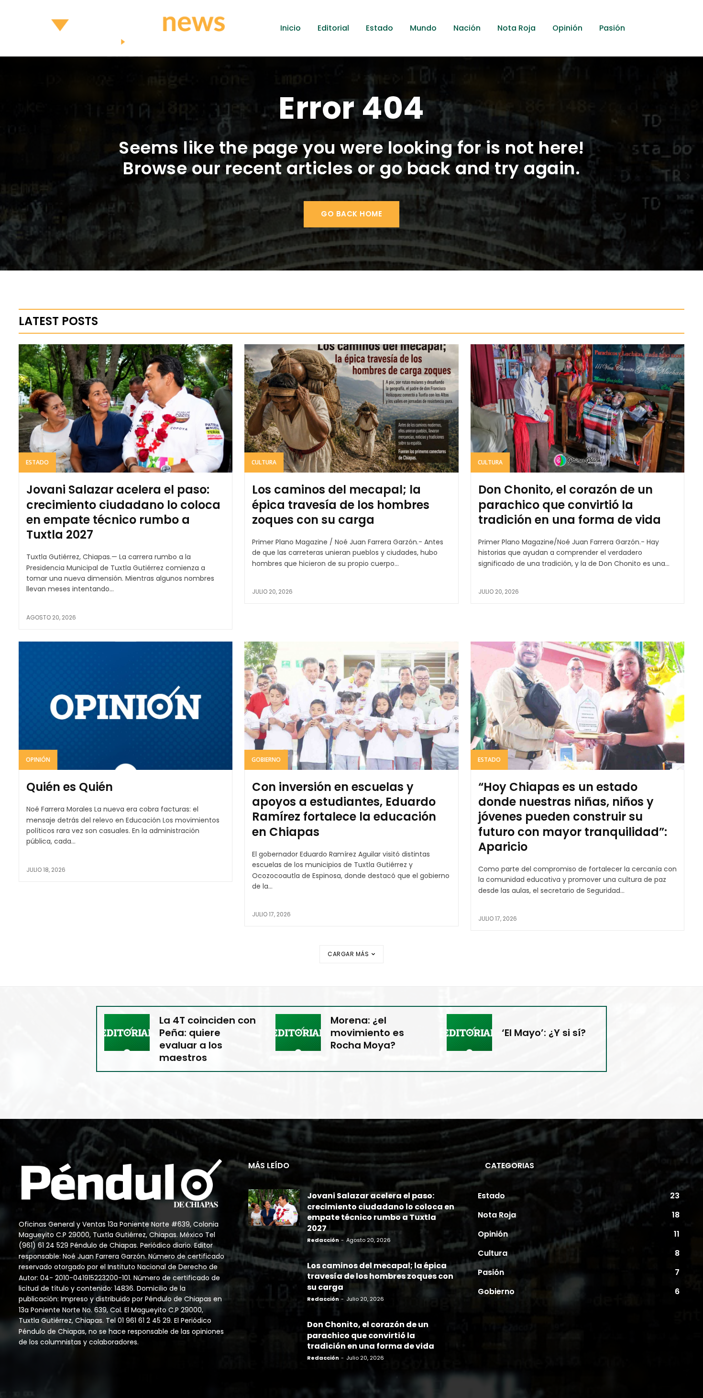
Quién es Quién (69, 787)
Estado (37, 462)
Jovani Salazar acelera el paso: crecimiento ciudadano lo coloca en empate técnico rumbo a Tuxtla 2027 (123, 512)
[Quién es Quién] (125, 706)
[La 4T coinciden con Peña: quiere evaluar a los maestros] (127, 1032)
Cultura (264, 462)
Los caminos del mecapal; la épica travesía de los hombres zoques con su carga (340, 504)
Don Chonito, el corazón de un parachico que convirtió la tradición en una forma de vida (569, 504)
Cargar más (348, 954)
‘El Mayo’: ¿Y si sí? (544, 1032)
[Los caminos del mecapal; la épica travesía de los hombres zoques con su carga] (351, 408)
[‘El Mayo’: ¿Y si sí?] (469, 1032)
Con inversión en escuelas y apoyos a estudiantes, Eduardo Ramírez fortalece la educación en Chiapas (344, 809)
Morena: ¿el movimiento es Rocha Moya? (367, 1033)
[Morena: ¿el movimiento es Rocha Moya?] (298, 1032)
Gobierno (266, 759)
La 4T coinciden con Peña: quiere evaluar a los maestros (207, 1039)
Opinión (38, 759)
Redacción (323, 1240)
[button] (664, 28)
